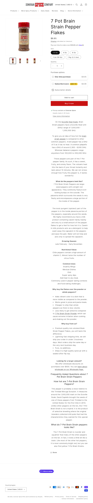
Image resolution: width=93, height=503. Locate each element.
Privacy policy (59, 496)
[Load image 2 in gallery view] (20, 61)
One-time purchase (63, 77)
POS (24, 496)
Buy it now (69, 103)
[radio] (53, 76)
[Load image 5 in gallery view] (34, 61)
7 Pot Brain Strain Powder (66, 314)
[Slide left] (7, 61)
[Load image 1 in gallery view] (13, 61)
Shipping (53, 41)
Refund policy (49, 496)
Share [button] (55, 452)
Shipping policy (83, 496)
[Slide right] (40, 61)
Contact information (68, 498)
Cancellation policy (82, 498)
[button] (14, 11)
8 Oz (74, 52)
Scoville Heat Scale (70, 122)
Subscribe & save (66, 84)
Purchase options (58, 72)
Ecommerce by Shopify (35, 496)
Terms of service (71, 496)
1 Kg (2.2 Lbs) (73, 57)
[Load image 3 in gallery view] (27, 61)
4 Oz (65, 52)
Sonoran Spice (17, 496)
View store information (61, 116)
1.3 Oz (55, 52)
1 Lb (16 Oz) (57, 57)
